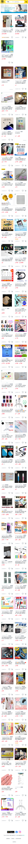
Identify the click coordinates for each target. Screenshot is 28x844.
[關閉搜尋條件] (13, 1)
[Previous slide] (2, 21)
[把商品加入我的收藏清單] (12, 37)
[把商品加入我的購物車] (25, 37)
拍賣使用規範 (18, 838)
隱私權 (12, 838)
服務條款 (8, 838)
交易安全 (14, 841)
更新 (23, 835)
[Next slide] (12, 21)
